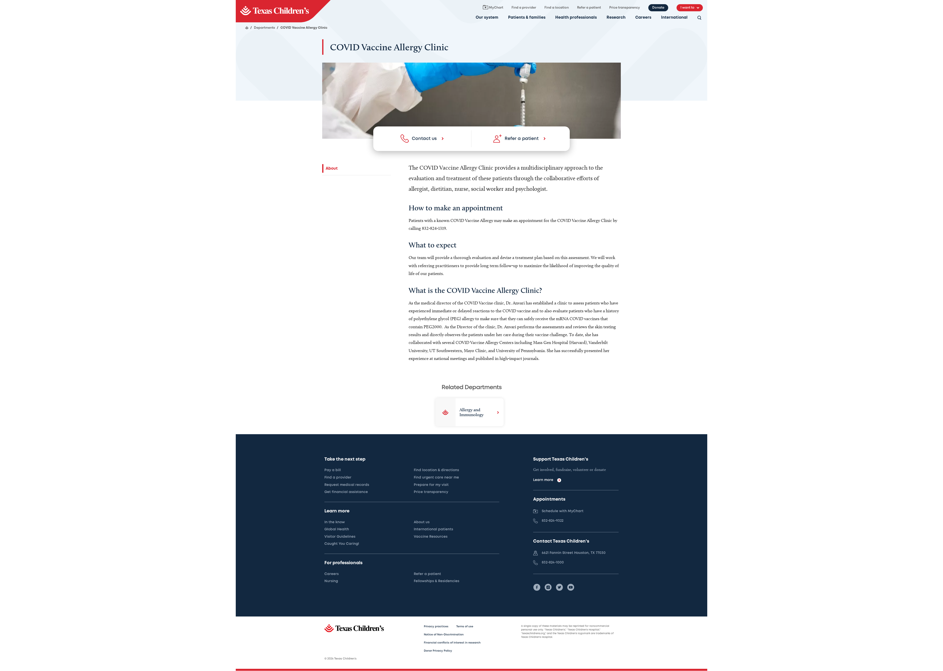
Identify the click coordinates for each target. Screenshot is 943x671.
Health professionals (576, 17)
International (674, 17)
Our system (487, 17)
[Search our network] (699, 18)
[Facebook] (537, 587)
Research (616, 17)
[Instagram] (548, 587)
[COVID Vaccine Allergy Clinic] (283, 11)
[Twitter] (559, 587)
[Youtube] (570, 587)
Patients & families (526, 17)
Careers (643, 17)
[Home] (247, 27)
